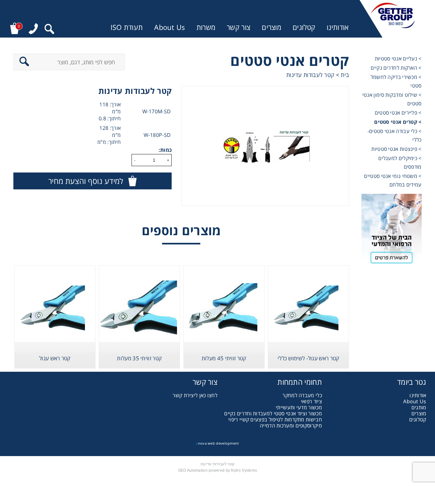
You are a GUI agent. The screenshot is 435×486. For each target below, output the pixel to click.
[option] (265, 146)
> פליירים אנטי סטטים (398, 112)
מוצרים (271, 27)
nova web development (217, 443)
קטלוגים (304, 27)
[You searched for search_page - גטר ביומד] (49, 30)
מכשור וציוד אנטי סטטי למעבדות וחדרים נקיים (273, 413)
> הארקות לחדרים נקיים (396, 67)
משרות (206, 27)
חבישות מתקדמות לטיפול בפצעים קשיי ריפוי (275, 419)
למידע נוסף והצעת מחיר (85, 181)
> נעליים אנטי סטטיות (398, 58)
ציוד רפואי (311, 401)
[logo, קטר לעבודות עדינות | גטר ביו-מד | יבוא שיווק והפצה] (393, 19)
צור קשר (238, 27)
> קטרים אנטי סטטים (397, 121)
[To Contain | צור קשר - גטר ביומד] (391, 231)
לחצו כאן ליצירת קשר (195, 395)
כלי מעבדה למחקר (302, 395)
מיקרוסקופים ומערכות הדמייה (291, 425)
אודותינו (337, 27)
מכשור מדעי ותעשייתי (299, 407)
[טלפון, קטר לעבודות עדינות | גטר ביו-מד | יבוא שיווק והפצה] (33, 29)
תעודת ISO (127, 27)
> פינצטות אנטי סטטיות (396, 148)
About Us (169, 27)
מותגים (418, 407)
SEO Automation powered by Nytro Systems (217, 470)
